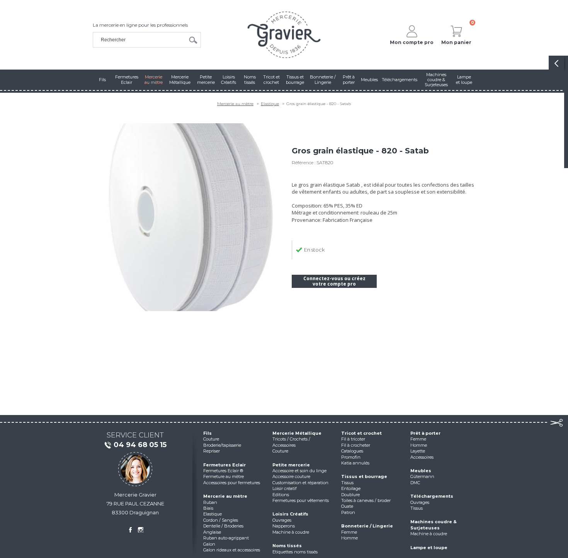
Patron (348, 512)
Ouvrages (281, 520)
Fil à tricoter (353, 439)
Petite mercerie (291, 465)
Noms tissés (287, 545)
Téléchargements (431, 496)
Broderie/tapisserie (222, 445)
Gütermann (422, 476)
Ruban (210, 502)
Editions (280, 494)
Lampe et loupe (428, 547)
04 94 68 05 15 (140, 445)
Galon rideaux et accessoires (231, 550)
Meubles (420, 470)
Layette (417, 451)
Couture (211, 439)
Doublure (350, 494)
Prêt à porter (425, 433)
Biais (208, 508)
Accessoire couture (291, 476)
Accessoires (422, 457)
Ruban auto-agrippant (226, 538)
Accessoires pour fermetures (231, 482)
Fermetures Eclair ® (223, 470)
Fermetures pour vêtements (300, 500)
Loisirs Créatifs (290, 514)
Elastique (270, 103)
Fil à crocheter (355, 445)
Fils (207, 433)
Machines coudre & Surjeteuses (433, 524)
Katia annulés (355, 463)
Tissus (347, 482)
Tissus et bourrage (364, 476)
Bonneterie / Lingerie (367, 526)
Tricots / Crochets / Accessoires (291, 441)
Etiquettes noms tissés (295, 552)
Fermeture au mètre (223, 476)
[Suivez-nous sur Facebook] (130, 529)
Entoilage (351, 488)
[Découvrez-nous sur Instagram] (140, 529)
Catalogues (352, 451)
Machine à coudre (290, 532)
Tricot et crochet (361, 433)
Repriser (211, 451)
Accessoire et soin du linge (299, 470)
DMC (415, 482)
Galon (209, 544)
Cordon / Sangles (220, 520)
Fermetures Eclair (224, 465)
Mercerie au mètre (235, 103)
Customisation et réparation (300, 482)
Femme (349, 532)
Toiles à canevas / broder (366, 500)
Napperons (283, 526)
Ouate (347, 506)
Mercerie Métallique (296, 433)
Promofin (351, 457)
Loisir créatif (284, 488)
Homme (349, 538)
